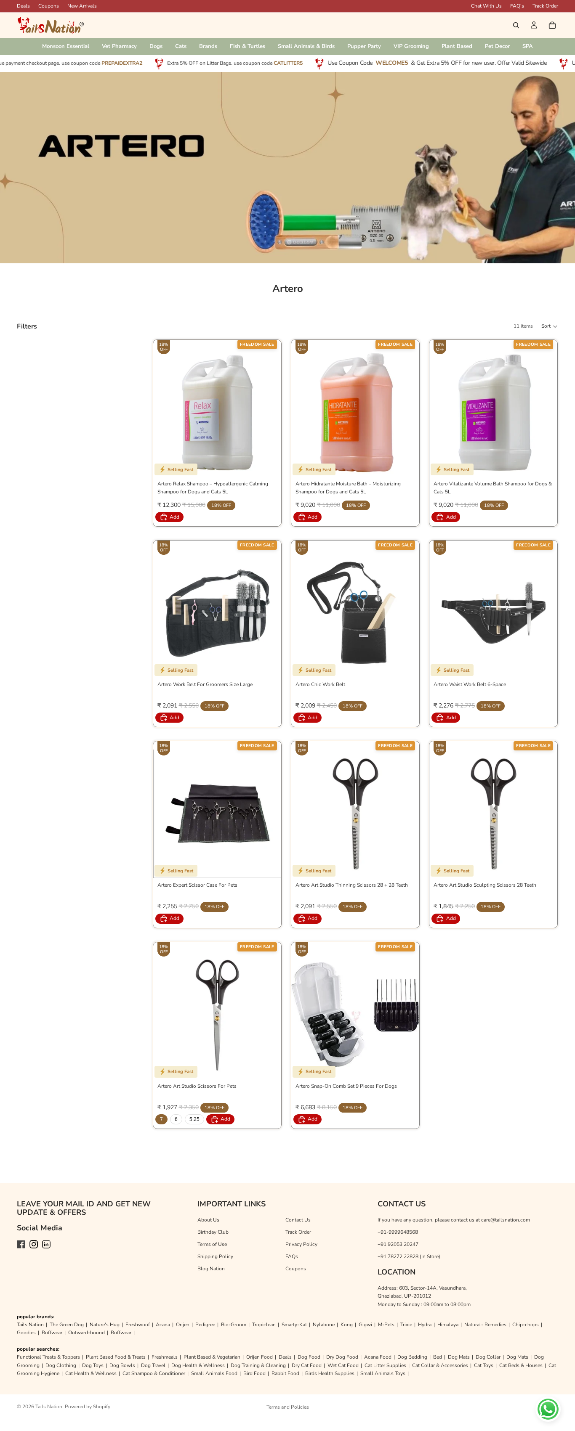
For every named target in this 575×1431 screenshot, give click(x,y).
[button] (549, 326)
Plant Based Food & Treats (116, 1357)
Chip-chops (525, 1324)
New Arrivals (82, 6)
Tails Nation (30, 1324)
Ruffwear (52, 1332)
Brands (208, 46)
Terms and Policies (287, 1407)
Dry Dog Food (342, 1357)
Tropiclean (264, 1324)
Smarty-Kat (294, 1324)
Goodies (26, 1332)
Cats (180, 46)
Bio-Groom (233, 1324)
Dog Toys (93, 1365)
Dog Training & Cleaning (258, 1365)
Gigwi (365, 1324)
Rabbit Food (285, 1373)
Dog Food (309, 1357)
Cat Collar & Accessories (440, 1365)
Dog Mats (459, 1357)
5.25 (194, 1119)
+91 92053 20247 (398, 1244)
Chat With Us (486, 6)
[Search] (516, 25)
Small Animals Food (214, 1373)
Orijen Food (259, 1357)
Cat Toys (483, 1365)
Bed (437, 1357)
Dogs (155, 46)
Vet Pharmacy (119, 46)
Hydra (424, 1324)
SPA (527, 46)
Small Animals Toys (382, 1373)
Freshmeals (165, 1357)
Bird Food (254, 1373)
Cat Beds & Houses (521, 1365)
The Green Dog (67, 1324)
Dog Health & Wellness (198, 1365)
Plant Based (457, 46)
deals (23, 6)
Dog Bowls (122, 1365)
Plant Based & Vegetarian (212, 1357)
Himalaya (447, 1324)
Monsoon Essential (65, 46)
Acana (163, 1324)
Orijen (182, 1324)
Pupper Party (364, 46)
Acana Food (377, 1357)
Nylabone (324, 1324)
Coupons (48, 6)
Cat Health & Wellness (91, 1373)
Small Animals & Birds (306, 46)
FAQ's (517, 6)
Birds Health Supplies (329, 1373)
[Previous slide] (165, 1014)
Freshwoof (137, 1324)
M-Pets (386, 1324)
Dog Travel (153, 1365)
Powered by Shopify (87, 1406)
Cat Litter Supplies (385, 1365)
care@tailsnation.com (505, 1219)
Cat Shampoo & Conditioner (153, 1373)
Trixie (406, 1324)
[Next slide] (268, 1014)
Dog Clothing (60, 1365)
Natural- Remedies (485, 1324)
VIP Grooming (411, 46)
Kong (347, 1324)
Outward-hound (86, 1332)
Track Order (545, 6)
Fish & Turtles (247, 46)
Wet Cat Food (343, 1365)
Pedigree (205, 1324)
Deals (285, 1357)
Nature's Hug (105, 1324)
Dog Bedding (412, 1357)
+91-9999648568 (398, 1232)
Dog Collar (488, 1357)
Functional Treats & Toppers (48, 1357)
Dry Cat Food (307, 1365)
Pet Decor (497, 46)
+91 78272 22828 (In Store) (409, 1256)
